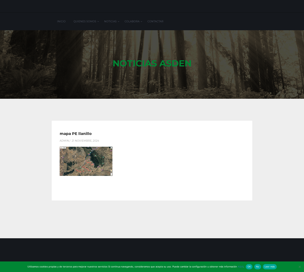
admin (64, 140)
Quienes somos (85, 21)
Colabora (132, 21)
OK (249, 266)
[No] (299, 266)
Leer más (270, 266)
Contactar (155, 21)
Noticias (110, 21)
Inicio (61, 21)
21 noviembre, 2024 (85, 140)
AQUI (240, 266)
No (257, 266)
